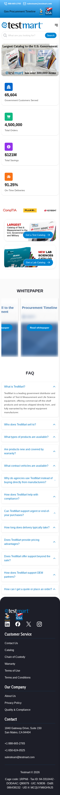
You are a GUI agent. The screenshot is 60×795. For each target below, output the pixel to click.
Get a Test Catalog (35, 235)
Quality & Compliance (17, 709)
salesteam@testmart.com (39, 4)
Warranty (10, 663)
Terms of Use (12, 670)
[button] (25, 72)
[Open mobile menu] (56, 25)
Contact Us (11, 643)
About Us (10, 696)
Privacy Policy (13, 702)
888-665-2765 (14, 4)
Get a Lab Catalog (35, 262)
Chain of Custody (15, 656)
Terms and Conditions (17, 677)
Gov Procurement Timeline (20, 11)
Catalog (9, 650)
